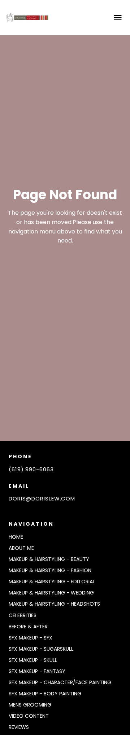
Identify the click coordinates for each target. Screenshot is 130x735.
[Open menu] (117, 17)
